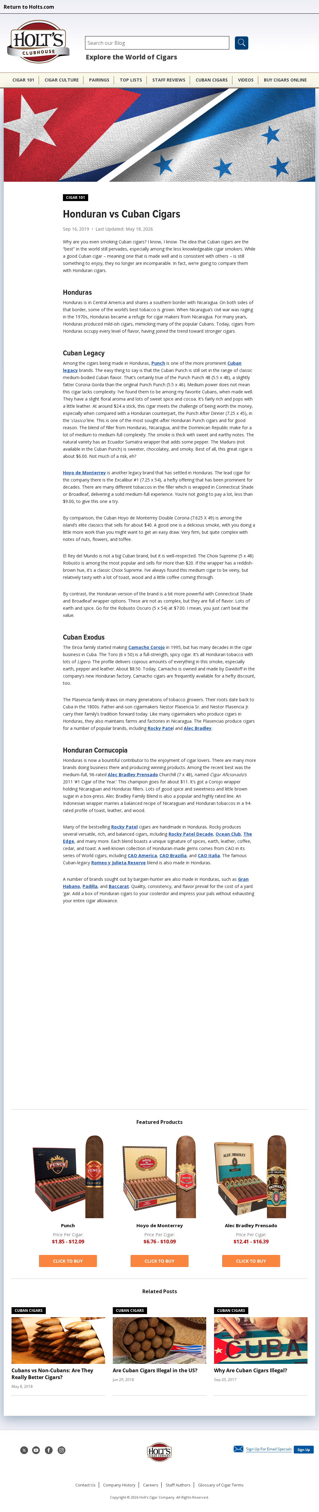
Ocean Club (228, 834)
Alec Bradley (198, 728)
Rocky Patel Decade (191, 834)
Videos (246, 80)
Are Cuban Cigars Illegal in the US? (155, 1370)
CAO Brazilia (173, 855)
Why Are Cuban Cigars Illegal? (250, 1370)
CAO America (142, 855)
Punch (158, 363)
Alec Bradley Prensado (133, 774)
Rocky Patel (124, 827)
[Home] (41, 42)
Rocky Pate (160, 728)
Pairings (99, 80)
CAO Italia (209, 855)
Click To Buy (68, 1261)
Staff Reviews (168, 80)
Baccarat (119, 886)
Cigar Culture (62, 80)
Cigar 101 (23, 80)
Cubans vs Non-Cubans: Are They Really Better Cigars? (52, 1374)
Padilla (90, 886)
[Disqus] (159, 1009)
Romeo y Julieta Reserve (118, 863)
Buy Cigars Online (285, 80)
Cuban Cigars (212, 80)
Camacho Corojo (146, 647)
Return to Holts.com (29, 6)
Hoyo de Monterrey (84, 473)
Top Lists (131, 80)
